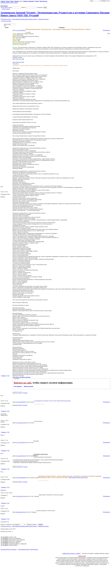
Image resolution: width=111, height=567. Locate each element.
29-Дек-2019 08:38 (20, 477)
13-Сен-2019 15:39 (21, 422)
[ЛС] (8, 375)
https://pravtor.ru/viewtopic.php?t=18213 (78, 477)
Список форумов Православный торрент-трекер (24, 19)
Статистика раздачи (6, 21)
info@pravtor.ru (34, 549)
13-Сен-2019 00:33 (21, 30)
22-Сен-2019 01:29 (21, 456)
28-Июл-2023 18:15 (21, 512)
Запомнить (40, 7)
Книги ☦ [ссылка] (22, 392)
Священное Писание (43, 19)
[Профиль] (3, 375)
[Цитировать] (106, 30)
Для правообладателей (24, 549)
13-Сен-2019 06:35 (21, 402)
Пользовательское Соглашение (8, 549)
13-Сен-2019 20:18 (21, 442)
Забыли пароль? (6, 9)
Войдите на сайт (22, 382)
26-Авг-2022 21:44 (21, 496)
